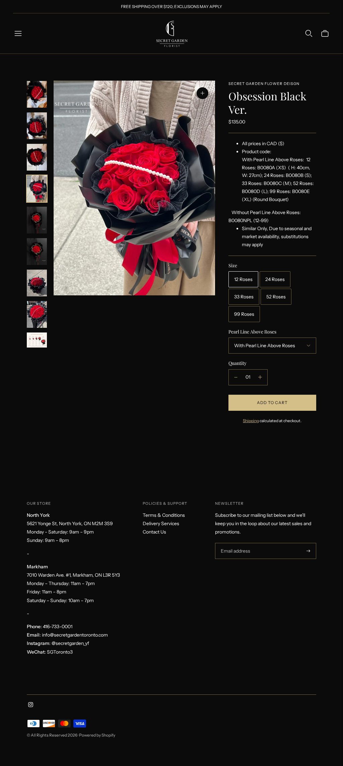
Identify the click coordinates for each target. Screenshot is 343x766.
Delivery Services (161, 523)
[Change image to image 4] (37, 188)
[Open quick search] (309, 33)
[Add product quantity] (260, 377)
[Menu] (18, 33)
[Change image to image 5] (37, 220)
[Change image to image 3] (37, 157)
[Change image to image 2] (37, 125)
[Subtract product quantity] (236, 377)
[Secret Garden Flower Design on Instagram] (30, 705)
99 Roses (244, 314)
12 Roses (243, 279)
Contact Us (154, 532)
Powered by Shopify (97, 735)
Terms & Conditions (164, 515)
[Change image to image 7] (37, 283)
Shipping (251, 420)
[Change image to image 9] (37, 340)
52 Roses (276, 297)
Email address (235, 543)
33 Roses (244, 297)
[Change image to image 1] (37, 94)
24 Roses (275, 279)
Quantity (237, 363)
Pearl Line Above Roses (252, 332)
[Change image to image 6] (37, 251)
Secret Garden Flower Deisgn (264, 83)
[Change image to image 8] (37, 314)
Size (232, 266)
